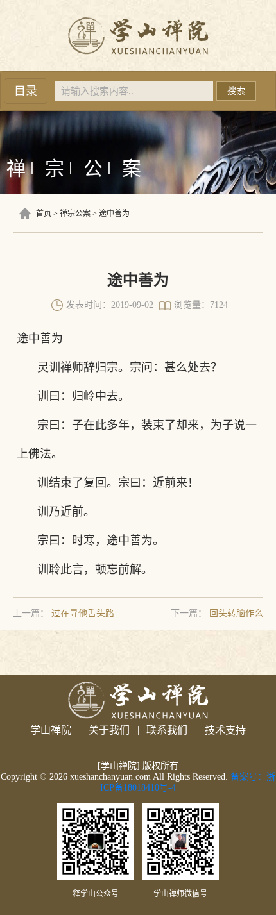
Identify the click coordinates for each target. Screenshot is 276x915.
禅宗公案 (75, 213)
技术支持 (225, 730)
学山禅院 (50, 730)
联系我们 (166, 730)
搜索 (236, 91)
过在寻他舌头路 (82, 613)
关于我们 (109, 730)
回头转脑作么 (236, 613)
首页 (43, 213)
